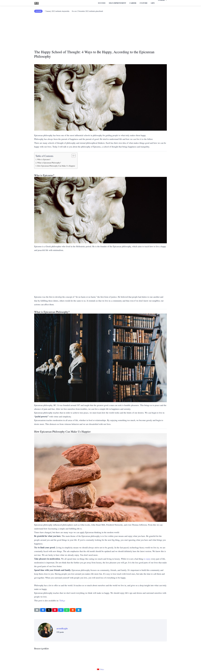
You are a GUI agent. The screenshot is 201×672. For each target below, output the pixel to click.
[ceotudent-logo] (36, 3)
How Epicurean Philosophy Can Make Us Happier (56, 166)
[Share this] (43, 610)
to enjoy (147, 558)
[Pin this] (55, 610)
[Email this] (37, 610)
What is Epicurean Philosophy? (49, 162)
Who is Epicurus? (43, 159)
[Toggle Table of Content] (72, 156)
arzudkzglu (62, 628)
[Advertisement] (100, 30)
